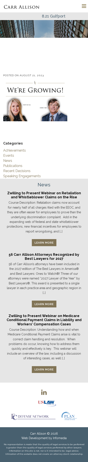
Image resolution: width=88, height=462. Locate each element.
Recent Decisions (17, 171)
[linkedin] (44, 392)
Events (8, 156)
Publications (12, 166)
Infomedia (60, 438)
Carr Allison (38, 433)
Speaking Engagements (22, 176)
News (7, 161)
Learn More (44, 242)
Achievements (14, 150)
